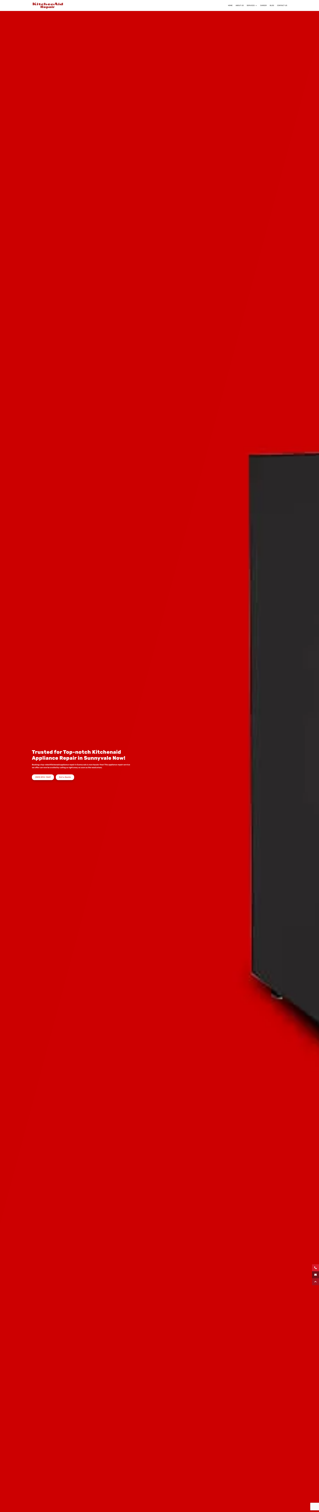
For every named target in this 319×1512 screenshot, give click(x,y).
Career (263, 5)
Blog (272, 5)
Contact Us (282, 5)
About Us (240, 5)
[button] (315, 1281)
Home (230, 5)
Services (251, 5)
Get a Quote (65, 777)
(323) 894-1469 (43, 777)
